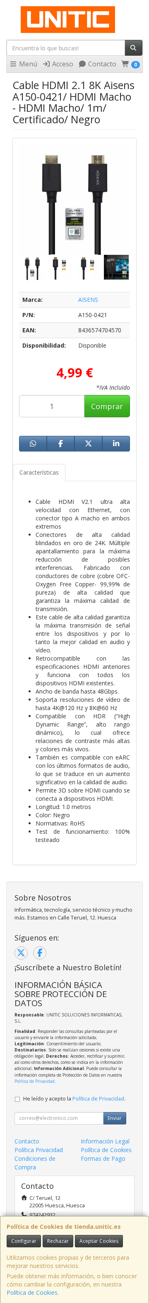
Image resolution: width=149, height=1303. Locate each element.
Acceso (61, 63)
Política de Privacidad (34, 1081)
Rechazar (58, 1240)
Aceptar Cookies (98, 1240)
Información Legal (105, 1141)
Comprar (107, 406)
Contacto (101, 63)
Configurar (23, 1240)
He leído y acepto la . (74, 1098)
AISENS (88, 299)
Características (39, 472)
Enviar (115, 1118)
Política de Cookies (32, 1292)
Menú (27, 63)
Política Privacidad (38, 1150)
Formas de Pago (103, 1158)
